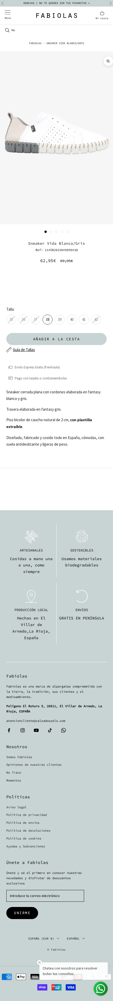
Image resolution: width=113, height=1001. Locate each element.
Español (73, 938)
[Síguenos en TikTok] (50, 730)
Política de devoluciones (28, 830)
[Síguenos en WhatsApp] (63, 730)
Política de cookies (23, 838)
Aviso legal (16, 807)
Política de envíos (22, 823)
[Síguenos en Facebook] (9, 730)
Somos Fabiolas (19, 757)
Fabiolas (35, 43)
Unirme (22, 912)
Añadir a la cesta (56, 339)
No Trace (13, 772)
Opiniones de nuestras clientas (33, 765)
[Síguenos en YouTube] (36, 730)
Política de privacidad (26, 815)
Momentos (13, 780)
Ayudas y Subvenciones (25, 846)
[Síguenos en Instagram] (22, 730)
